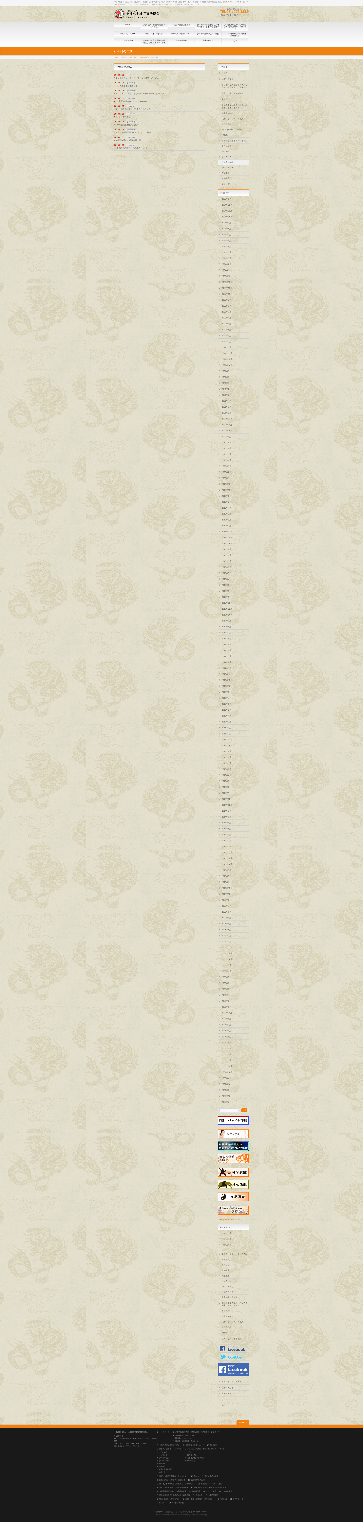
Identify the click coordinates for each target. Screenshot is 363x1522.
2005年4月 (226, 1042)
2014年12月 (227, 799)
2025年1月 (226, 199)
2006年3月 (226, 1001)
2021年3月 (226, 407)
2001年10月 (227, 1084)
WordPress (168, 1515)
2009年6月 (226, 912)
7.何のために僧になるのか (127, 125)
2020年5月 (226, 454)
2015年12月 (227, 739)
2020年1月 (226, 478)
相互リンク (227, 1405)
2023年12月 (227, 276)
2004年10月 (227, 1072)
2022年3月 (226, 335)
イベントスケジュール (231, 1381)
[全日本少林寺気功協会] (137, 17)
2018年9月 (226, 549)
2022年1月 (226, 347)
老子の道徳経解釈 (230, 1297)
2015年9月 (226, 751)
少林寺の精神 (228, 167)
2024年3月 (226, 258)
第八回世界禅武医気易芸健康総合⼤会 (173, 1488)
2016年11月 (227, 680)
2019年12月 (227, 484)
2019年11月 (227, 490)
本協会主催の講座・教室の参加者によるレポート (234, 106)
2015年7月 (226, 763)
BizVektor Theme (181, 1515)
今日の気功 (227, 151)
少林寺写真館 (213, 1495)
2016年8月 (226, 692)
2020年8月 (226, 442)
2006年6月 (226, 983)
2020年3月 (226, 466)
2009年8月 (226, 900)
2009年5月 (226, 918)
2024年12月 (227, 205)
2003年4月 (226, 1078)
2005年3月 (226, 1048)
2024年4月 (226, 252)
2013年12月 (227, 852)
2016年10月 (227, 686)
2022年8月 (226, 306)
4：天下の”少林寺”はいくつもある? (131, 101)
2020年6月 (226, 448)
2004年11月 (227, 1066)
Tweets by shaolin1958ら (229, 1219)
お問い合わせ (238, 1499)
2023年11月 (227, 282)
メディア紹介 (228, 1393)
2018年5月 (226, 573)
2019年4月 (226, 508)
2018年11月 (227, 537)
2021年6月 (226, 389)
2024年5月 (226, 246)
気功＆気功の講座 (211, 1476)
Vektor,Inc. (194, 1515)
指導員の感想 (228, 113)
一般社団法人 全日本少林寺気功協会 (178, 1512)
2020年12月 (227, 419)
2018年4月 (226, 579)
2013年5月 (226, 876)
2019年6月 (226, 496)
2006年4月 (226, 995)
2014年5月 (226, 822)
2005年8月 (226, 1019)
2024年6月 (226, 240)
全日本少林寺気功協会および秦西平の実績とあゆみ (213, 1488)
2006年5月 (226, 989)
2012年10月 (227, 894)
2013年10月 (227, 864)
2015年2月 (226, 787)
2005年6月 (226, 1030)
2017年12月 (227, 603)
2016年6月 (226, 704)
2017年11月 (227, 609)
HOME (116, 57)
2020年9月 (226, 436)
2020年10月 (227, 431)
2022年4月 (226, 330)
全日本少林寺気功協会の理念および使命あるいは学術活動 (234, 86)
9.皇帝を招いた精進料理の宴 (128, 140)
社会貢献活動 (228, 1387)
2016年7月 (226, 698)
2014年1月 (226, 846)
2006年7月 (226, 977)
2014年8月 (226, 817)
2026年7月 (226, 1233)
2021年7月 (226, 383)
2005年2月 (226, 1054)
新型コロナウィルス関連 (232, 93)
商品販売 (213, 1445)
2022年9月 (226, 300)
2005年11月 (227, 1013)
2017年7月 (226, 632)
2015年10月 (227, 745)
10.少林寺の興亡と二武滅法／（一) (131, 148)
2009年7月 (226, 906)
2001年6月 (226, 1090)
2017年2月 (226, 662)
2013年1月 (226, 882)
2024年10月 (227, 217)
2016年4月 (226, 716)
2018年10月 (227, 543)
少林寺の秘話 (131, 75)
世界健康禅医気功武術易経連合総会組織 (174, 1495)
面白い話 (226, 184)
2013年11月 (227, 858)
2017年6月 (226, 638)
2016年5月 (226, 710)
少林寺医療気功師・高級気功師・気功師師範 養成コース (197, 1432)
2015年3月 (226, 781)
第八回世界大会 (178, 1503)
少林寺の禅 (227, 157)
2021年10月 (227, 365)
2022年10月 (227, 294)
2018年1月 (226, 597)
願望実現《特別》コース (194, 1445)
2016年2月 (226, 727)
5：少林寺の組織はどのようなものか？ (133, 109)
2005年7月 (226, 1024)
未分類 (225, 99)
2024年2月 (226, 264)
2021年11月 (227, 359)
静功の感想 (227, 124)
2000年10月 (227, 1096)
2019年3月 (226, 514)
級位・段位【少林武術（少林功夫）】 (199, 1499)
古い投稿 (119, 155)
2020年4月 (226, 460)
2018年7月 (226, 561)
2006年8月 (226, 971)
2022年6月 (226, 318)
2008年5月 (226, 923)
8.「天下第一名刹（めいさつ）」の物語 (133, 132)
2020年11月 (227, 425)
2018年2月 (226, 591)
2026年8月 (226, 1239)
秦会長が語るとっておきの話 (138, 57)
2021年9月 (226, 371)
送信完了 (162, 1503)
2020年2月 (226, 472)
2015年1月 (226, 793)
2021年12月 (227, 353)
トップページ (164, 1432)
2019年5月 (226, 502)
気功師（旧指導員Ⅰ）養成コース (187, 1441)
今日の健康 (227, 146)
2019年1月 (226, 526)
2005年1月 (226, 1060)
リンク (225, 1399)
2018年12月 (227, 532)
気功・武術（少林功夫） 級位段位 (172, 1480)
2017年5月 (226, 644)
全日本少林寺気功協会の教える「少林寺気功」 (177, 1484)
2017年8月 (226, 627)
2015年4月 (226, 775)
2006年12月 (227, 947)
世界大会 (199, 1495)
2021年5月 (226, 395)
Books (224, 1333)
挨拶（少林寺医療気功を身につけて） (173, 1476)
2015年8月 (226, 757)
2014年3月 (226, 834)
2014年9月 (226, 811)
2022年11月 (227, 288)
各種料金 (223, 1499)
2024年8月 (226, 229)
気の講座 (226, 178)
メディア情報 (228, 79)
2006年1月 (226, 1007)
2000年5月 (226, 1102)
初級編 (225, 135)
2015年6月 (226, 769)
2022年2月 (226, 341)
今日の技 (226, 1311)
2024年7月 (226, 234)
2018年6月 (226, 567)
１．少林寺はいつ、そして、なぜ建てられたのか (137, 78)
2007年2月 (226, 935)
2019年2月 (226, 520)
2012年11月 (227, 888)
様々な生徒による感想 (232, 129)
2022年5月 (226, 324)
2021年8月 (226, 377)
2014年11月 (227, 805)
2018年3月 (226, 585)
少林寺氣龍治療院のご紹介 (169, 1445)
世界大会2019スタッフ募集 (211, 1484)
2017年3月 (226, 656)
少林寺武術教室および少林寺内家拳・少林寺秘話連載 (179, 1491)
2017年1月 (226, 668)
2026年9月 (226, 1245)
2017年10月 (227, 615)
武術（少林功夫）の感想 (232, 119)
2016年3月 (226, 722)
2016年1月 (226, 733)
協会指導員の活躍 (198, 1480)
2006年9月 (226, 965)
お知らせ (226, 73)
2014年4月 (226, 828)
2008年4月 (226, 929)
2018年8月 (226, 555)
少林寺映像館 (227, 1491)
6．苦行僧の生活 (123, 117)
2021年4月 (226, 401)
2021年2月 (226, 413)
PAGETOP (243, 1422)
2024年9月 (226, 223)
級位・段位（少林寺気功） (169, 1499)
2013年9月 (226, 870)
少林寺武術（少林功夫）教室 (185, 1435)
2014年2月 (226, 840)
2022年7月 (226, 312)
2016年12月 (227, 674)
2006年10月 (227, 959)
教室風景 (226, 173)
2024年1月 (226, 270)
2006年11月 (227, 953)
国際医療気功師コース (183, 1438)
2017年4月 (226, 650)
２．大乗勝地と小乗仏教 (126, 86)
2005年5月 (226, 1036)
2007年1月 (226, 941)
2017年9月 (226, 621)
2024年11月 (227, 211)
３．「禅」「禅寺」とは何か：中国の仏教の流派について (141, 93)
